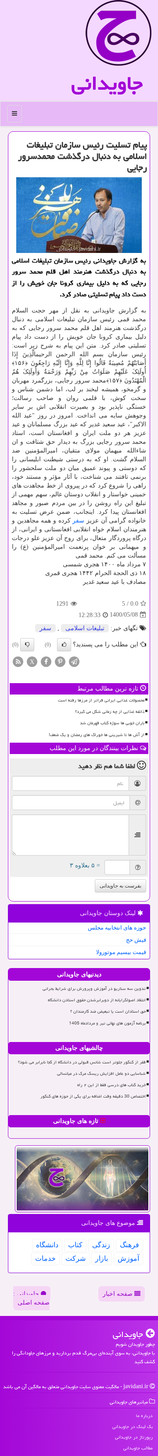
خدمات (45, 1258)
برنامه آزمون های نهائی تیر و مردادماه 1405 (107, 1023)
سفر (78, 520)
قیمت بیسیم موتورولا (121, 952)
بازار (101, 1258)
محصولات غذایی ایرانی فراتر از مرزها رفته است (101, 700)
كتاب (75, 1245)
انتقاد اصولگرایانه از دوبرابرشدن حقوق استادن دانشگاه (97, 1000)
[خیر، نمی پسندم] (27, 644)
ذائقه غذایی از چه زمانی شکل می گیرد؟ (109, 711)
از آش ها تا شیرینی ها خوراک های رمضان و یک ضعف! (96, 734)
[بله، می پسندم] (64, 644)
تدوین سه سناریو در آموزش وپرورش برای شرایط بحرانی (94, 988)
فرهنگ (129, 1245)
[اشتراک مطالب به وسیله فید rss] (18, 661)
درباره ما (144, 1415)
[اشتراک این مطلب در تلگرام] (74, 661)
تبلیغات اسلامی (84, 628)
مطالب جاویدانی (138, 1447)
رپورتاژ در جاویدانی (134, 1437)
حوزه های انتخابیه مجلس (117, 927)
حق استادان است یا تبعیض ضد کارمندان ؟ (108, 1011)
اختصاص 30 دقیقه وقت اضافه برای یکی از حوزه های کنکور (93, 1096)
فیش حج (136, 940)
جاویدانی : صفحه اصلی (31, 1298)
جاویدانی (107, 83)
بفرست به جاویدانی (120, 886)
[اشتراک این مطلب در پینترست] (60, 661)
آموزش (128, 1258)
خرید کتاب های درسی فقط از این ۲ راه (111, 1085)
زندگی (101, 1245)
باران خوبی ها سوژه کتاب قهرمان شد (112, 723)
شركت (75, 1258)
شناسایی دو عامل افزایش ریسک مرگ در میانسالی (101, 1073)
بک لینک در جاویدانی (132, 1426)
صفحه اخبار (118, 1294)
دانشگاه (47, 1245)
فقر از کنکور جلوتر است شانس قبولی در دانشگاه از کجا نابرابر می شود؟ (82, 1062)
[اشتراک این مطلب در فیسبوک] (46, 661)
